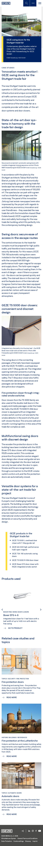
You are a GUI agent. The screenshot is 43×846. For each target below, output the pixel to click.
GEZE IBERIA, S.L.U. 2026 (9, 836)
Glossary (28, 841)
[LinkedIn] (29, 831)
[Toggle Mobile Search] (26, 3)
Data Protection (6, 841)
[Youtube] (40, 831)
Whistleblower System (8, 838)
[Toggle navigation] (39, 3)
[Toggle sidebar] (33, 3)
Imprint (35, 841)
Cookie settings (18, 841)
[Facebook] (36, 831)
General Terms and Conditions (27, 838)
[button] (22, 831)
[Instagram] (32, 831)
